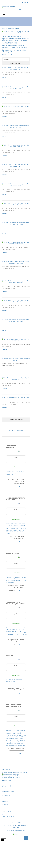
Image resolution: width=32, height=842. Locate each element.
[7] (16, 235)
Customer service (7, 811)
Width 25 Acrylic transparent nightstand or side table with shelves (16, 229)
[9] (18, 235)
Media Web (21, 830)
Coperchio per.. (19, 538)
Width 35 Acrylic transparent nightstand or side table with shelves (16, 268)
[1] (12, 80)
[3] (16, 80)
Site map (4, 808)
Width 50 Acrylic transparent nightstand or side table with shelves (16, 326)
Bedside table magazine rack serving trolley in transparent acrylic (16, 404)
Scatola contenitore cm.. (19, 482)
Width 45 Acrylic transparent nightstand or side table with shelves (16, 307)
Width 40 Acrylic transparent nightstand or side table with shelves (16, 287)
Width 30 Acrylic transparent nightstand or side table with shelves (16, 248)
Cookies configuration (8, 816)
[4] (17, 80)
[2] (14, 80)
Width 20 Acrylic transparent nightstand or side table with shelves (16, 210)
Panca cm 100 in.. (19, 690)
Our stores (5, 805)
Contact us (5, 801)
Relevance (16, 60)
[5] (19, 80)
